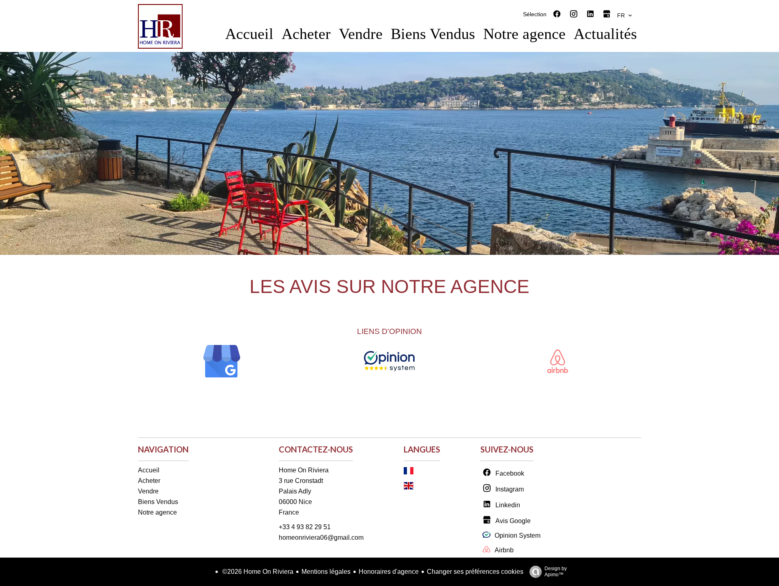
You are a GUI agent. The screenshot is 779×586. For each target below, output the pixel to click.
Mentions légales (326, 571)
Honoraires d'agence (389, 571)
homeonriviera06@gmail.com (321, 537)
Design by (555, 571)
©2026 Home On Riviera (257, 571)
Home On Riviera (304, 470)
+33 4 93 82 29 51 (305, 527)
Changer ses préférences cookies (475, 571)
